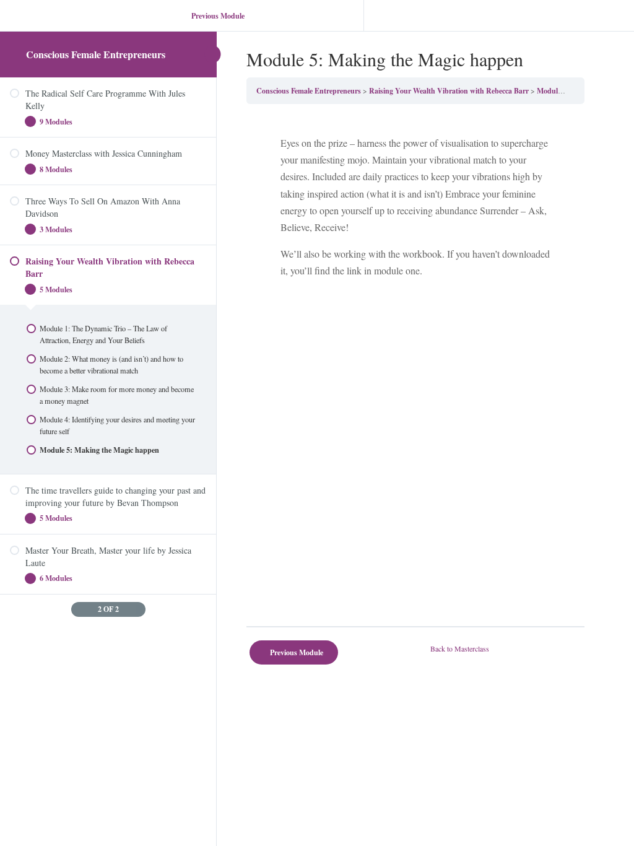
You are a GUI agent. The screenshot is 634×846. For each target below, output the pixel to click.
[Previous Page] (77, 609)
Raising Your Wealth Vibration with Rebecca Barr (449, 90)
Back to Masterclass (459, 648)
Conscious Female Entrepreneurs (95, 54)
